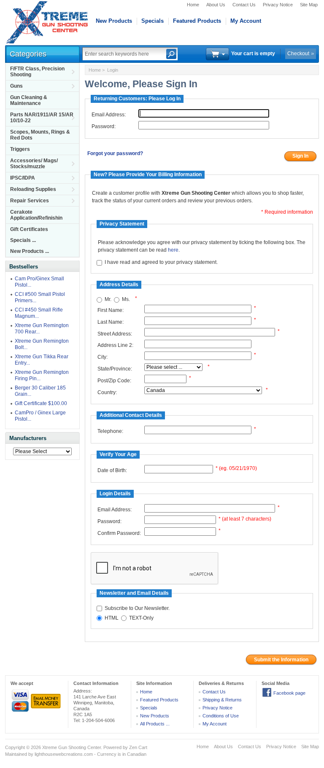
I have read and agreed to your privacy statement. (161, 263)
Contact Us (244, 4)
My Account (245, 21)
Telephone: (110, 431)
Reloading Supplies (33, 189)
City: (102, 357)
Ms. (126, 300)
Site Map (309, 4)
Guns (16, 86)
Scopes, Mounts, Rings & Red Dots (40, 135)
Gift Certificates (29, 229)
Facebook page (289, 692)
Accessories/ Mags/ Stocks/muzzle (34, 163)
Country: (107, 392)
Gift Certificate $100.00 (41, 403)
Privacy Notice (278, 4)
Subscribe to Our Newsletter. (137, 608)
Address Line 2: (115, 345)
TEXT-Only (141, 618)
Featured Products (197, 21)
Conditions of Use (220, 715)
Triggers (20, 149)
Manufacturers (27, 438)
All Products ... (155, 723)
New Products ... (29, 251)
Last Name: (110, 322)
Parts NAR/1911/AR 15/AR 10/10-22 (41, 118)
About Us (215, 4)
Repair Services (29, 201)
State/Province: (114, 369)
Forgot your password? (115, 153)
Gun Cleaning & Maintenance (28, 100)
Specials (152, 21)
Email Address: (109, 115)
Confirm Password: (119, 533)
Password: (104, 126)
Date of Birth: (112, 470)
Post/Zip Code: (114, 381)
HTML (112, 618)
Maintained (16, 754)
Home (193, 4)
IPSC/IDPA (22, 178)
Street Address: (114, 334)
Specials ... (23, 240)
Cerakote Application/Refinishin (36, 215)
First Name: (110, 310)
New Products (114, 21)
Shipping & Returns (222, 699)
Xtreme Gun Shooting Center (71, 747)
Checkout (298, 53)
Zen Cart (138, 747)
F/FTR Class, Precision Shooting (37, 72)
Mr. (108, 300)
